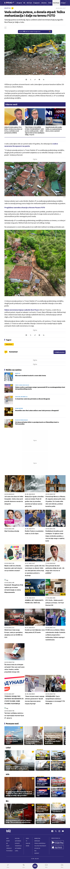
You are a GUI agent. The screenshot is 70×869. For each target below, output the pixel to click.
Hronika (54, 785)
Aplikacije (37, 848)
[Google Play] (57, 842)
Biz (7, 843)
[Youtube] (63, 831)
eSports (17, 843)
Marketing (37, 838)
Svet (38, 788)
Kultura (17, 838)
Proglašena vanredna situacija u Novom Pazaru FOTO (24, 207)
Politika (8, 789)
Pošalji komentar (59, 352)
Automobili (18, 848)
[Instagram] (59, 831)
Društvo (7, 8)
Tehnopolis (18, 846)
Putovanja (9, 850)
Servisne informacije (21, 396)
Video (27, 838)
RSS (35, 850)
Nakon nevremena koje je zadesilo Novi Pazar (21, 310)
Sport (8, 841)
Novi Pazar (9, 344)
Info (7, 838)
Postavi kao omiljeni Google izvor (29, 31)
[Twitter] (56, 831)
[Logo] (9, 3)
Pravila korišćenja (39, 843)
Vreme (27, 846)
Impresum (37, 841)
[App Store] (57, 847)
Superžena (18, 841)
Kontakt (36, 853)
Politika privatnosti (40, 846)
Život (7, 846)
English (28, 843)
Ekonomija (9, 764)
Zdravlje (9, 848)
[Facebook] (52, 831)
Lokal (16, 850)
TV (26, 841)
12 (11, 408)
